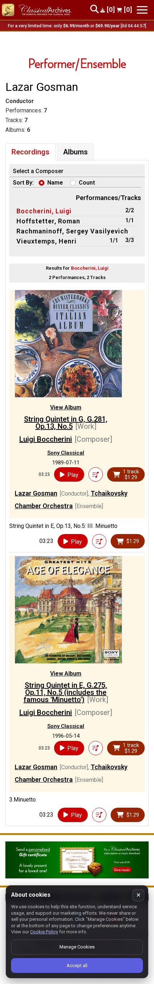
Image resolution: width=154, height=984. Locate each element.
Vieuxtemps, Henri (46, 241)
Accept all (77, 965)
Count (87, 182)
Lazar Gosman (36, 493)
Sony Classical (65, 453)
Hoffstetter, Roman (48, 221)
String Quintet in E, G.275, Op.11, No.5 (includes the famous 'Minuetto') (65, 692)
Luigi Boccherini (45, 439)
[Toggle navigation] (142, 10)
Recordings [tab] (30, 152)
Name (55, 182)
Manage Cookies (77, 947)
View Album (65, 407)
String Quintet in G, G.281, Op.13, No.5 (65, 423)
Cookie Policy (44, 931)
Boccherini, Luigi (44, 211)
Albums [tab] (75, 152)
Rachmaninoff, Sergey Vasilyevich (72, 231)
